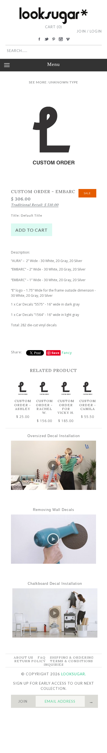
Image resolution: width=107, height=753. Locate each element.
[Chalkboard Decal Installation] (54, 636)
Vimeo (68, 39)
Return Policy (30, 661)
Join (81, 31)
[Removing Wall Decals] (53, 562)
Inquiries (54, 664)
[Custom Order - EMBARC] (53, 95)
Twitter (46, 39)
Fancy (67, 352)
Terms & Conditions (71, 661)
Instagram (61, 39)
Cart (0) (53, 27)
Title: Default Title (26, 215)
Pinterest (53, 39)
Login (96, 31)
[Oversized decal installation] (53, 488)
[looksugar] (53, 9)
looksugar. (73, 674)
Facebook (39, 39)
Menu (53, 64)
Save (56, 353)
